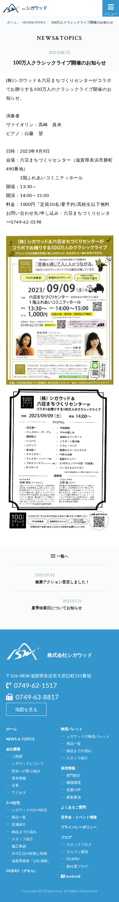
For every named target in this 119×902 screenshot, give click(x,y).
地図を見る (26, 709)
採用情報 (68, 768)
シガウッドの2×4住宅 (29, 810)
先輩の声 (73, 789)
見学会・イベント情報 (79, 817)
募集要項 (73, 797)
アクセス (19, 792)
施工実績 (19, 846)
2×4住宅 (13, 802)
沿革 (15, 785)
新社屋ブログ (77, 866)
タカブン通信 (77, 851)
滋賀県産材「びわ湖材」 (31, 861)
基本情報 (19, 778)
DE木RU (72, 859)
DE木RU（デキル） (22, 871)
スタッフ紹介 (22, 839)
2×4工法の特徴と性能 (29, 853)
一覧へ (62, 556)
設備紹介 (19, 824)
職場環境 (73, 782)
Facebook (72, 876)
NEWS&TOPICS (33, 22)
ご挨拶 (17, 756)
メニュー (110, 14)
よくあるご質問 (73, 807)
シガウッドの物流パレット (88, 736)
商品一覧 (19, 817)
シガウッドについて (28, 763)
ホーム (12, 22)
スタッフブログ (79, 844)
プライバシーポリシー (79, 827)
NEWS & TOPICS (20, 739)
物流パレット (71, 729)
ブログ (66, 837)
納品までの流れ (24, 832)
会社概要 (13, 749)
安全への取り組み (26, 771)
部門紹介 (73, 775)
